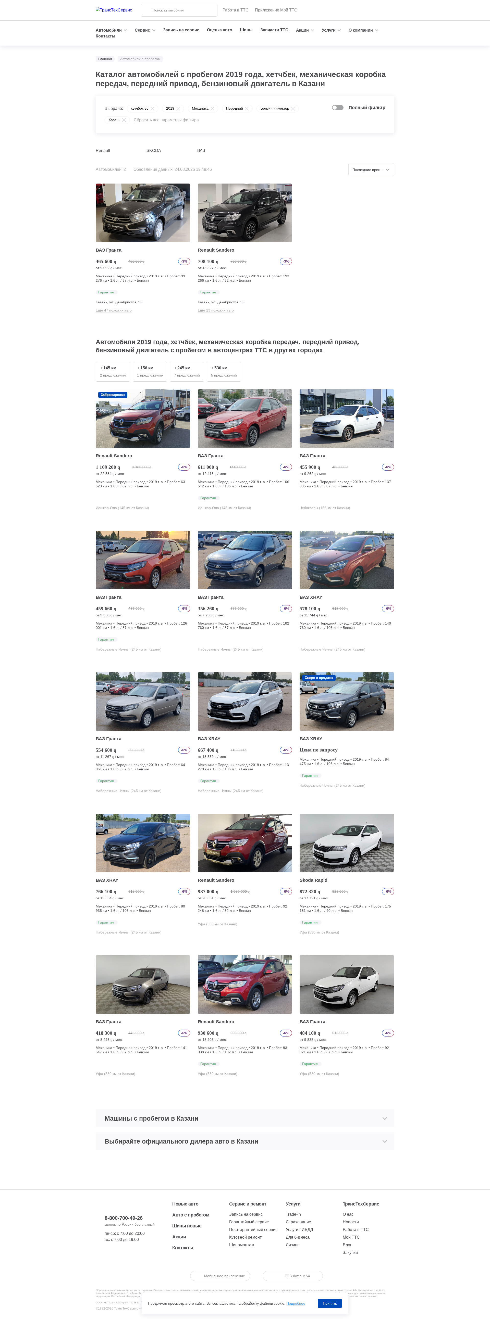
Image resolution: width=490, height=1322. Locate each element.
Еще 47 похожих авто (114, 310)
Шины (246, 30)
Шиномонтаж (241, 1245)
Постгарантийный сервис (253, 1229)
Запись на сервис (181, 30)
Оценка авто (219, 30)
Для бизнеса (298, 1237)
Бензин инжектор (275, 108)
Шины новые (186, 1225)
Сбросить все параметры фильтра (166, 120)
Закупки (350, 1252)
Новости (351, 1222)
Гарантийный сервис (249, 1222)
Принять (330, 1303)
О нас (348, 1214)
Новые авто (185, 1204)
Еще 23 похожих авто (216, 310)
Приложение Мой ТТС (276, 10)
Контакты (105, 36)
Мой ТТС (351, 1237)
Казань (114, 120)
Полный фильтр (367, 107)
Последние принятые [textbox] (370, 170)
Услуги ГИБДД (299, 1229)
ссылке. (372, 1296)
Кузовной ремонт (245, 1237)
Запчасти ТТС (274, 30)
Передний (234, 108)
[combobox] (371, 169)
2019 (170, 108)
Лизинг (292, 1245)
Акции (179, 1236)
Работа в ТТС (236, 10)
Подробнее (295, 1303)
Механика (200, 108)
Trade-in (293, 1214)
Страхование (298, 1222)
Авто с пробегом (190, 1214)
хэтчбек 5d (140, 108)
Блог (347, 1245)
